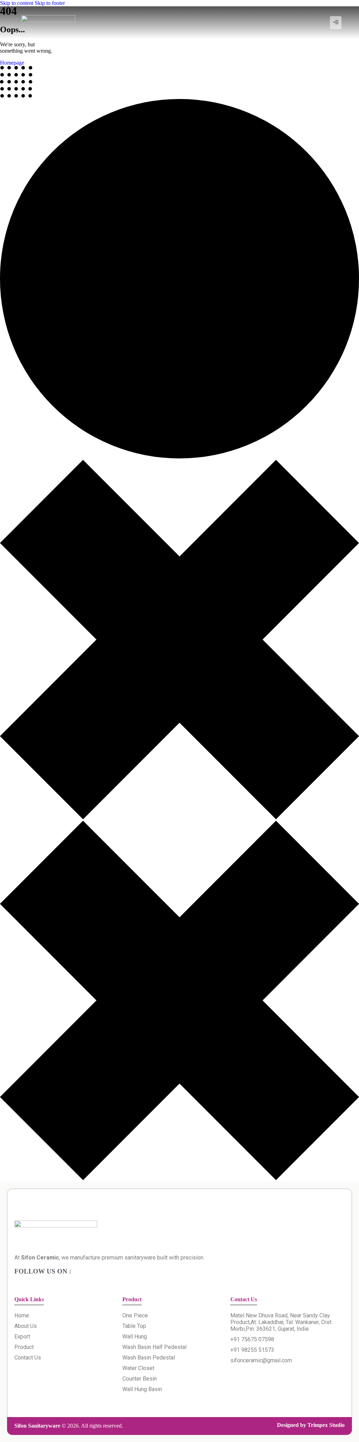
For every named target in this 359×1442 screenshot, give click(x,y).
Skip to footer (50, 3)
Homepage (12, 63)
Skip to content (16, 3)
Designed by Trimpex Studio (311, 1425)
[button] (335, 22)
